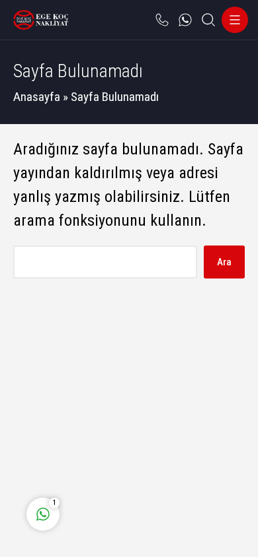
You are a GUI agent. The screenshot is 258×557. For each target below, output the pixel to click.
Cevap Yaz (126, 459)
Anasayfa (36, 96)
